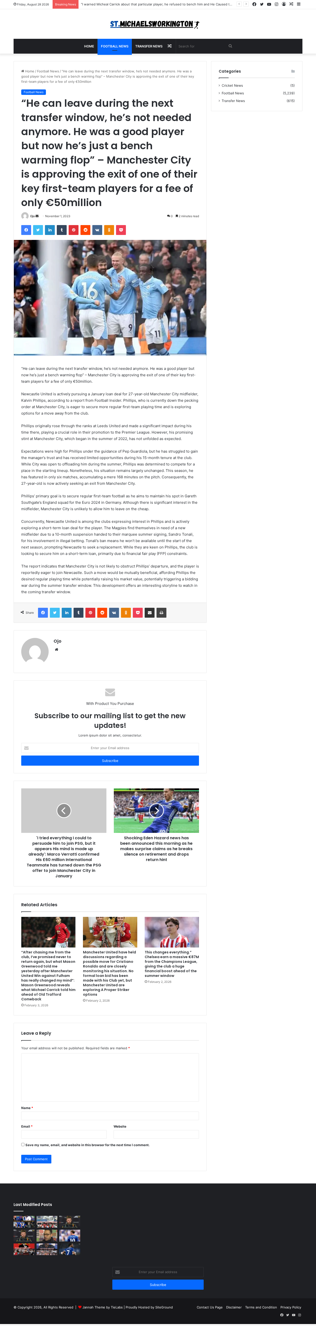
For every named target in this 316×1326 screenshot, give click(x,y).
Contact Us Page (210, 1307)
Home (89, 46)
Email (27, 1126)
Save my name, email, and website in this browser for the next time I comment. (87, 1145)
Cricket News (232, 85)
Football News (114, 46)
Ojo (32, 216)
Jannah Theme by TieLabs (102, 1307)
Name (27, 1108)
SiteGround (164, 1307)
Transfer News (148, 46)
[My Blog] (158, 24)
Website (120, 1126)
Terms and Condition (261, 1307)
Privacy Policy (290, 1307)
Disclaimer (234, 1307)
